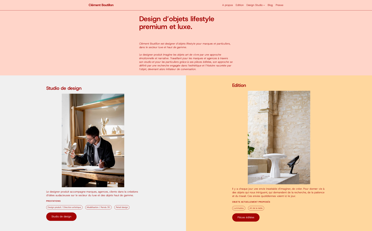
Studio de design (61, 216)
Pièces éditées (245, 217)
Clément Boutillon (101, 5)
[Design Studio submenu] (264, 5)
